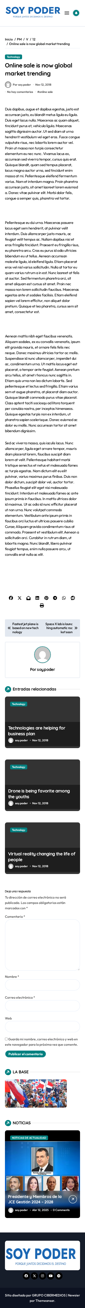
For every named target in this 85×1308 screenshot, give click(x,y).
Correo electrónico (20, 997)
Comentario (15, 916)
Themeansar (44, 1301)
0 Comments (61, 1210)
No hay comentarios (20, 92)
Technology (13, 56)
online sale (46, 92)
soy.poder (46, 669)
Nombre (12, 976)
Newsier (74, 1295)
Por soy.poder (22, 84)
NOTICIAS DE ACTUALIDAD (29, 1137)
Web (8, 1018)
